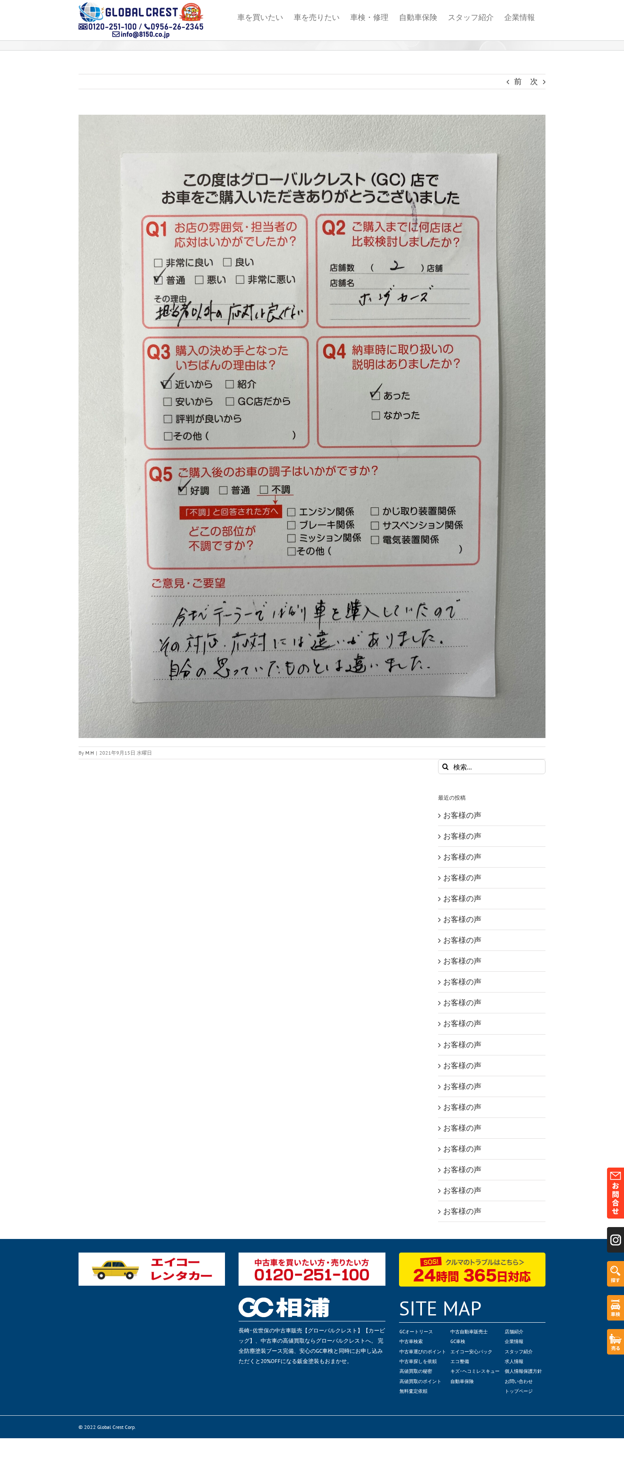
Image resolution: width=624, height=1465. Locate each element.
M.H (89, 752)
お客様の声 (462, 815)
